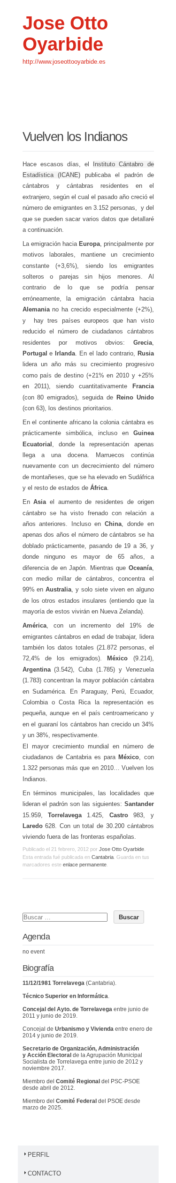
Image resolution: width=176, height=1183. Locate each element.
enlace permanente (85, 864)
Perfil (38, 1154)
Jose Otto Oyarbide (65, 33)
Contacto (44, 1173)
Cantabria (103, 857)
